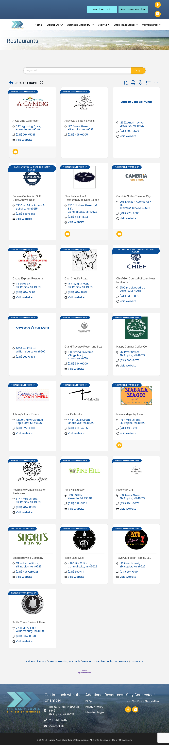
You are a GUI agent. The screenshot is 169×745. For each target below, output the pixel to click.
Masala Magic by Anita (129, 414)
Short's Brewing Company (28, 557)
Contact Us (137, 661)
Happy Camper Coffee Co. (131, 346)
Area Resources (124, 24)
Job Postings (121, 661)
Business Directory (78, 24)
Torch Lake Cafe (74, 557)
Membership (150, 24)
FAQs (88, 701)
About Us (53, 24)
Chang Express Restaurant (28, 278)
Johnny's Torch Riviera (26, 414)
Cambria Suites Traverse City (133, 196)
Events (102, 24)
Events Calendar (57, 661)
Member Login (94, 712)
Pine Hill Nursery (74, 489)
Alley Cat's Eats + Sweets (80, 120)
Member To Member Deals (97, 661)
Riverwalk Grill (125, 489)
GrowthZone (126, 740)
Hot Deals (74, 661)
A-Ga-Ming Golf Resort (26, 120)
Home (38, 24)
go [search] (139, 70)
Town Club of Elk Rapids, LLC (134, 557)
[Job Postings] (15, 153)
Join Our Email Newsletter (142, 701)
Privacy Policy (94, 707)
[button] (102, 9)
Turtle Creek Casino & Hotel (29, 622)
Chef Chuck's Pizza (76, 278)
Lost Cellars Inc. (74, 414)
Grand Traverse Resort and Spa (83, 346)
